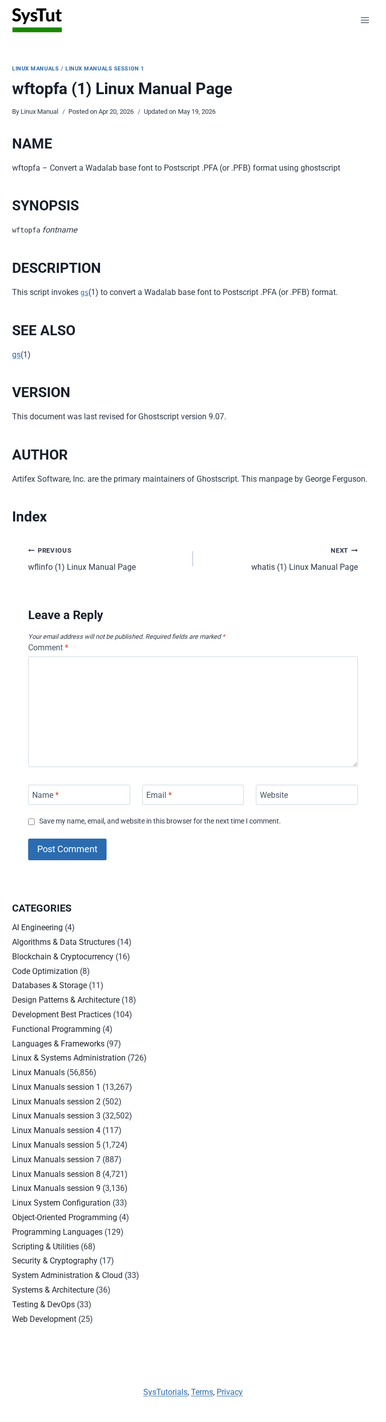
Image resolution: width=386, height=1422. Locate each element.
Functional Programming (56, 1029)
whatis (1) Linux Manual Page (304, 559)
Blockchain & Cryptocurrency (63, 956)
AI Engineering (37, 927)
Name (45, 794)
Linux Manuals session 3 (56, 1115)
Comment (48, 647)
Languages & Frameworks (58, 1044)
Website (274, 794)
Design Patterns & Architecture (66, 1000)
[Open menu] (364, 20)
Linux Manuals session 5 (56, 1145)
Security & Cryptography (55, 1260)
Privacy (230, 1392)
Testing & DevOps (43, 1304)
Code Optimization (45, 971)
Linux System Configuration (61, 1203)
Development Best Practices (61, 1014)
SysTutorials (165, 1392)
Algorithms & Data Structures (63, 942)
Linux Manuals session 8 (56, 1174)
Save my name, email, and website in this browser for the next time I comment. (160, 821)
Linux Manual (39, 111)
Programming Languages (57, 1232)
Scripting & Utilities (45, 1246)
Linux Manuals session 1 (104, 68)
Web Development (44, 1319)
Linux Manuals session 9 (56, 1188)
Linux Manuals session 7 (56, 1159)
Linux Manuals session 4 (56, 1130)
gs (84, 292)
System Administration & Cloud (67, 1275)
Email (159, 794)
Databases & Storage (49, 985)
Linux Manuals (35, 68)
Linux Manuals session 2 (56, 1101)
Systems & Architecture (53, 1290)
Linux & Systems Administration (69, 1058)
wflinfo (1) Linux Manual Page (82, 559)
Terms (202, 1392)
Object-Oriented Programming (64, 1217)
